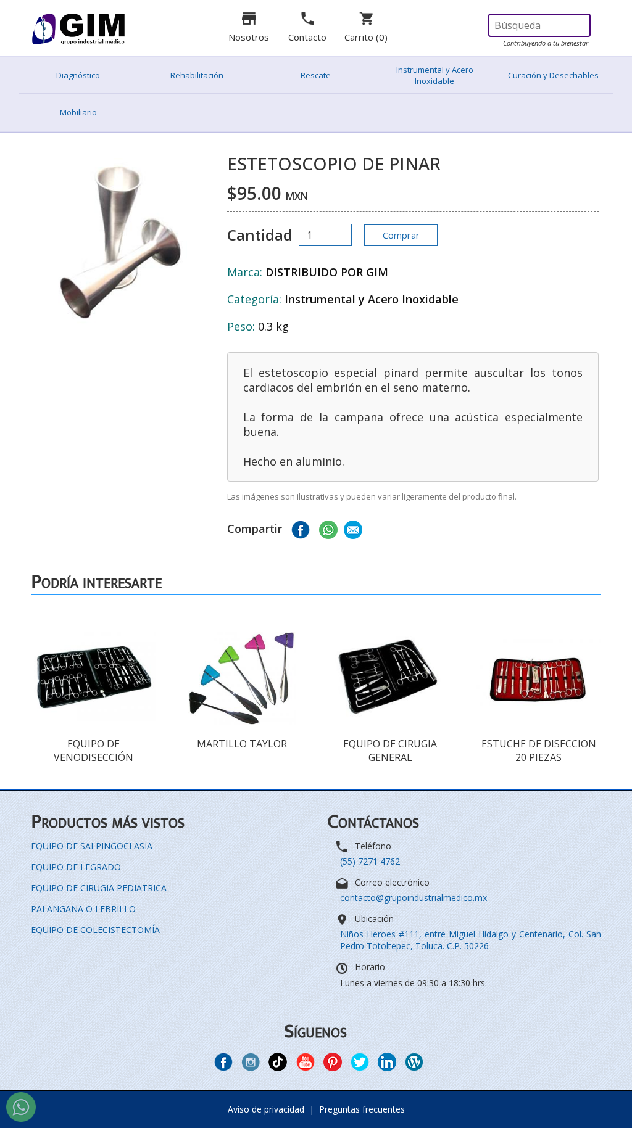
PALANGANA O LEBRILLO (83, 909)
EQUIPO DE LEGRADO (76, 867)
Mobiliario (78, 112)
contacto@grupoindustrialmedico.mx (413, 898)
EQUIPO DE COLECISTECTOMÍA (95, 930)
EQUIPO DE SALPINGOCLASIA (91, 846)
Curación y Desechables (553, 75)
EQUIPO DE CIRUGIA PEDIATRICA (99, 888)
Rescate (316, 75)
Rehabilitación (196, 75)
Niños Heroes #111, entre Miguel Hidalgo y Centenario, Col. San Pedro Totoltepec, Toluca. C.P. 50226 (470, 940)
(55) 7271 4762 (370, 861)
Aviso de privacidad (266, 1109)
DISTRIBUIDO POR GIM (326, 272)
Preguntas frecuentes (362, 1109)
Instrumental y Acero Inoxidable (434, 75)
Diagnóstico (78, 75)
